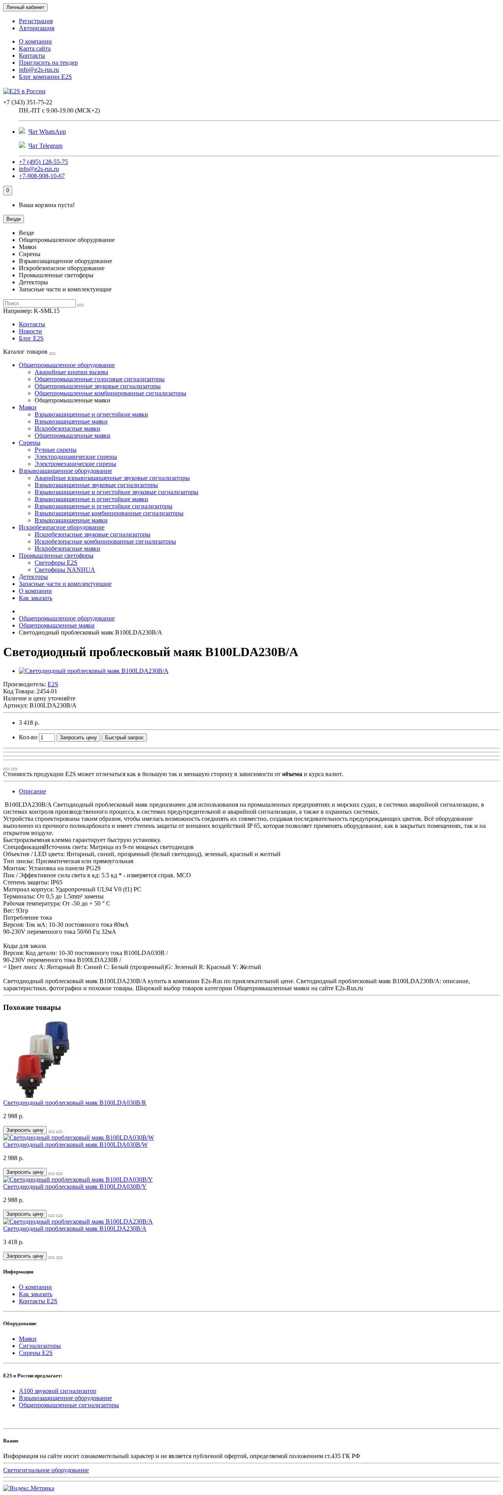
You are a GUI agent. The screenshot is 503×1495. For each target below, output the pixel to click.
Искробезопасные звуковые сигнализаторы (93, 534)
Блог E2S (31, 338)
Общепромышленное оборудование (67, 365)
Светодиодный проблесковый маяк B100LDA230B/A (75, 1228)
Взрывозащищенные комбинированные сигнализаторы (109, 513)
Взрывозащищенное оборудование (65, 470)
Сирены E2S (36, 1353)
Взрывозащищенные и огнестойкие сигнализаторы (104, 506)
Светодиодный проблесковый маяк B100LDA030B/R (74, 1102)
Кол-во (28, 737)
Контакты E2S (38, 1301)
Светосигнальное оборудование (46, 1470)
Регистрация (36, 21)
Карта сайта (35, 48)
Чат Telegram (45, 145)
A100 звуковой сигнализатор (57, 1391)
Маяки (28, 407)
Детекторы (33, 576)
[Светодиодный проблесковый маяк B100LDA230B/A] (94, 670)
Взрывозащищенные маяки (71, 421)
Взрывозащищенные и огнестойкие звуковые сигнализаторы (116, 492)
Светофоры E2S (56, 562)
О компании (35, 41)
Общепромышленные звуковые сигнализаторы (98, 386)
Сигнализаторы (40, 1345)
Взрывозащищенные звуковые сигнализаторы (96, 485)
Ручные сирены (56, 449)
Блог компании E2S (45, 76)
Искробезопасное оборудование (62, 527)
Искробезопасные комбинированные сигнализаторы (105, 541)
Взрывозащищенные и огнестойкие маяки (91, 414)
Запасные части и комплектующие (65, 583)
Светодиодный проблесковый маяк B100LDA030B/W (75, 1144)
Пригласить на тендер (48, 62)
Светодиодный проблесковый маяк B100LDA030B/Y (75, 1186)
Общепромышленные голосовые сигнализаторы (100, 379)
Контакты (32, 55)
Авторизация (36, 28)
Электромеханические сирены (75, 463)
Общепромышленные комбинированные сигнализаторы (110, 393)
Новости (30, 331)
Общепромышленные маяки (72, 435)
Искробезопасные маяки (67, 428)
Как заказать (35, 598)
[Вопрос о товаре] (6, 769)
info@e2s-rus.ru (39, 69)
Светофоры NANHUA (65, 569)
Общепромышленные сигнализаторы (69, 1405)
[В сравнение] (14, 769)
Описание (32, 791)
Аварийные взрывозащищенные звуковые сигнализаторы (112, 478)
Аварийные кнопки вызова (71, 372)
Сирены (29, 442)
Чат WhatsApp (47, 131)
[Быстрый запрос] (51, 1132)
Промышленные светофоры (56, 555)
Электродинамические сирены (76, 456)
